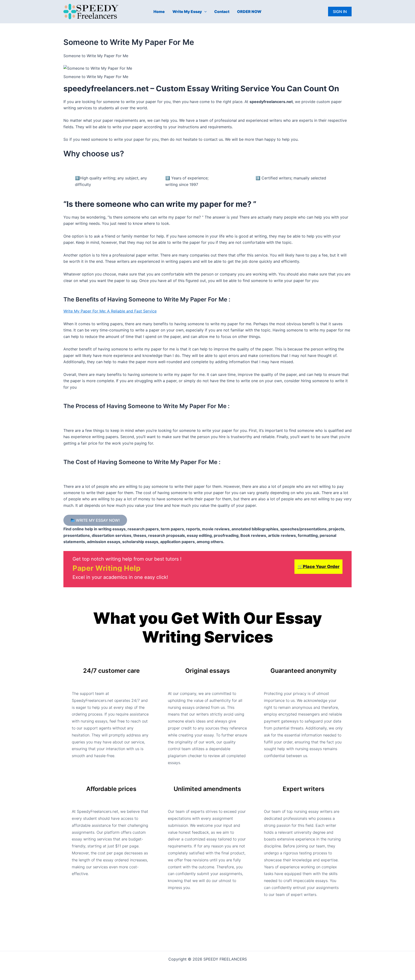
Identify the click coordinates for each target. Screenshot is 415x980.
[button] (204, 11)
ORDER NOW (249, 11)
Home (159, 11)
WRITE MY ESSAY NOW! (97, 520)
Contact (221, 11)
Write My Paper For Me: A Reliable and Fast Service (110, 311)
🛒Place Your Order (319, 566)
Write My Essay (187, 11)
